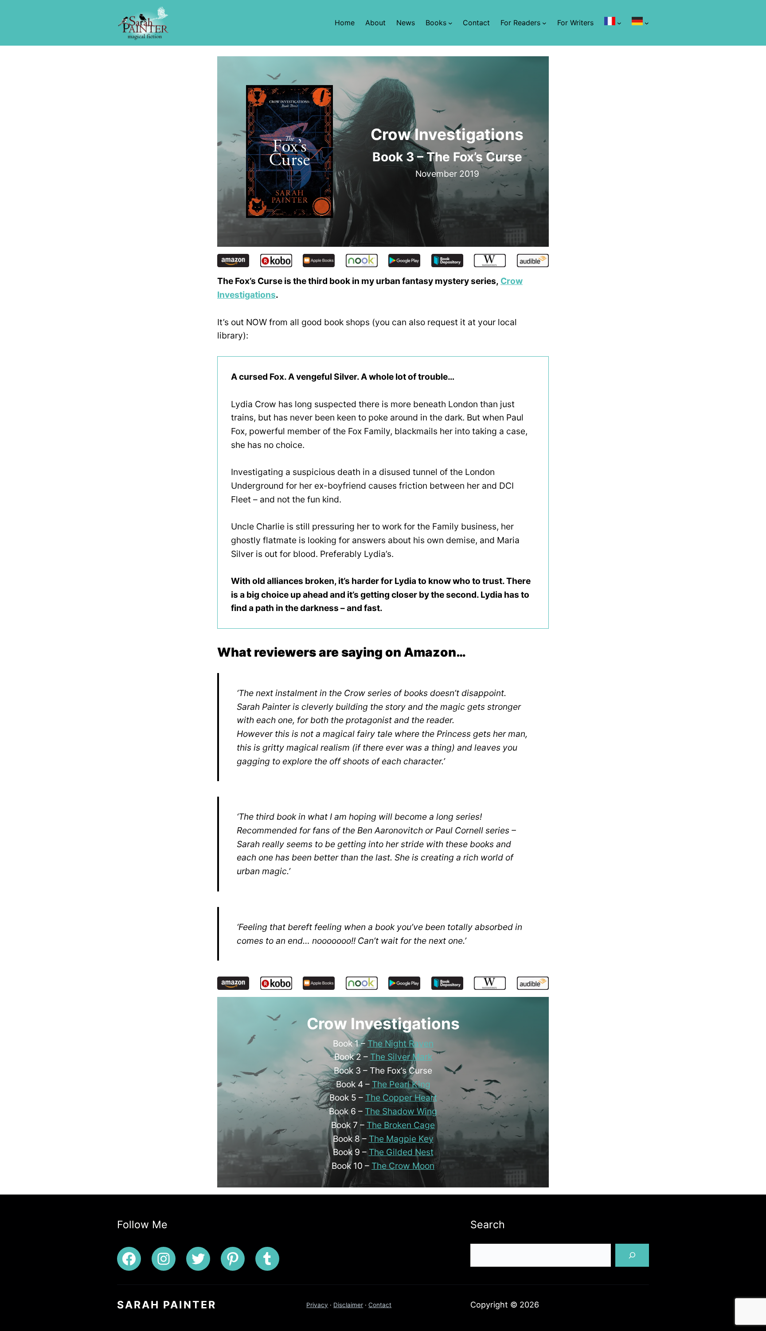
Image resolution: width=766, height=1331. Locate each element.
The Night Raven (400, 1043)
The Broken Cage (401, 1125)
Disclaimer (348, 1304)
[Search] (632, 1255)
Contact (379, 1304)
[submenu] (619, 23)
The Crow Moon (402, 1165)
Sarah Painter (166, 1305)
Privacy (317, 1304)
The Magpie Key (401, 1138)
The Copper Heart (401, 1097)
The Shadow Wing (401, 1111)
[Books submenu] (450, 23)
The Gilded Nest (401, 1152)
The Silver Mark (401, 1056)
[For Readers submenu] (544, 23)
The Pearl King (401, 1084)
